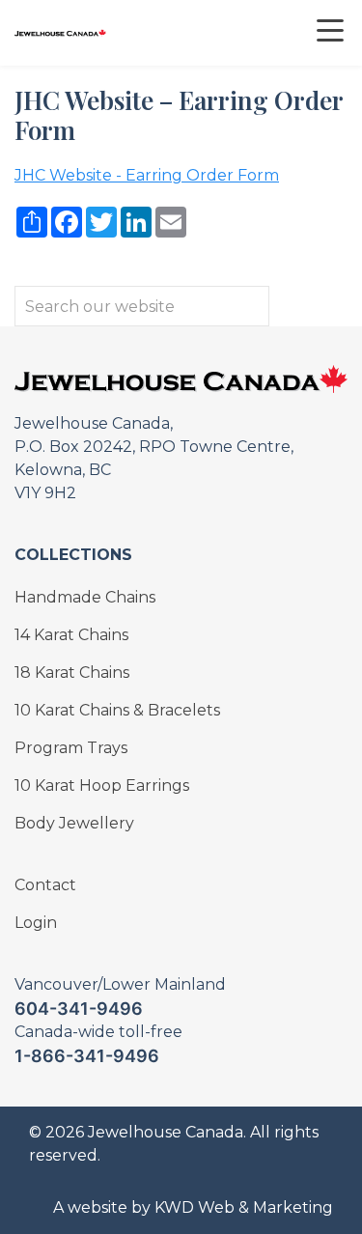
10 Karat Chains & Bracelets (117, 710)
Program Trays (70, 748)
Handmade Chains (84, 597)
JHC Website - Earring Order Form (146, 175)
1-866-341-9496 (86, 1056)
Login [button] (35, 922)
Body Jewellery (74, 823)
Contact (45, 885)
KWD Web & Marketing (243, 1207)
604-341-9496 (78, 1008)
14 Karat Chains (71, 635)
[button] (316, 32)
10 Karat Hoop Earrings (101, 785)
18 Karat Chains (71, 672)
